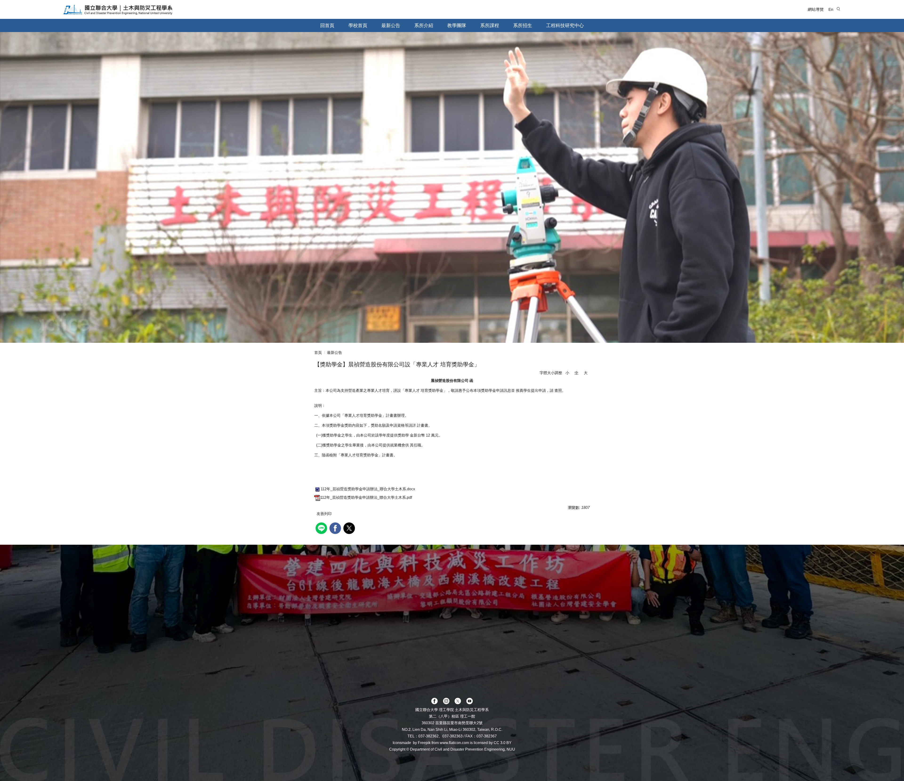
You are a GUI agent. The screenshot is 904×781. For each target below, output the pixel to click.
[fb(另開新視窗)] (434, 701)
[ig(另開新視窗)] (446, 701)
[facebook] (335, 527)
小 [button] (567, 373)
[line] (321, 527)
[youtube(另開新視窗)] (469, 701)
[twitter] (349, 527)
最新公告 (390, 25)
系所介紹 (423, 25)
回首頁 (327, 25)
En (830, 9)
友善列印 (324, 514)
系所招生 (522, 25)
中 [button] (576, 373)
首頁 (318, 353)
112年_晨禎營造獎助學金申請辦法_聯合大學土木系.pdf (366, 497)
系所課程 (489, 25)
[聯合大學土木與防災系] (118, 9)
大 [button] (586, 373)
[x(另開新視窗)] (458, 701)
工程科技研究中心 (565, 25)
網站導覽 (816, 9)
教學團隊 (456, 25)
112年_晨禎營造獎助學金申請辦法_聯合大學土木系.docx (368, 489)
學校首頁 (357, 25)
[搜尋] (838, 9)
